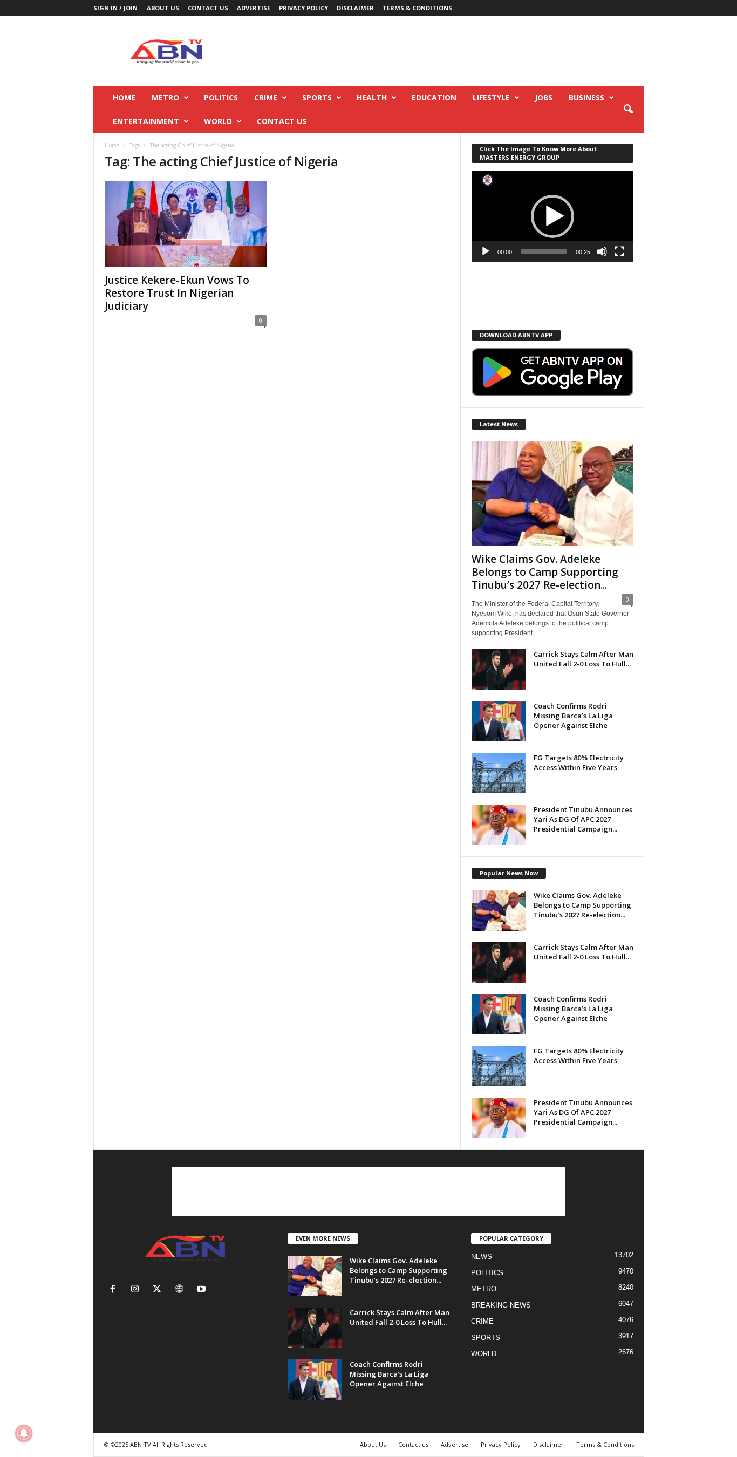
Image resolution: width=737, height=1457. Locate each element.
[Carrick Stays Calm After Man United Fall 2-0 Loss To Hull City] (499, 669)
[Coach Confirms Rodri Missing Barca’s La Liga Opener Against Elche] (499, 721)
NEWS (481, 1256)
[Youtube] (203, 1290)
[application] (552, 216)
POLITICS (221, 97)
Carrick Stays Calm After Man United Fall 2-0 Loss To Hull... (583, 659)
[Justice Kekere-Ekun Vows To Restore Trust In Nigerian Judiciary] (186, 224)
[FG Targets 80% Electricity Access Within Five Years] (499, 773)
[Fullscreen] (619, 251)
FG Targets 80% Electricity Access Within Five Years (579, 762)
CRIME (265, 97)
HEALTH (372, 97)
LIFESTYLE (491, 97)
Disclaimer (355, 8)
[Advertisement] (447, 50)
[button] (628, 109)
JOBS (543, 97)
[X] (159, 1290)
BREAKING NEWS (501, 1305)
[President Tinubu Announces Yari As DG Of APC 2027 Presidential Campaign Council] (499, 825)
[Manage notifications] (23, 1433)
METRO (165, 97)
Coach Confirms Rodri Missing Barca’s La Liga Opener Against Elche (573, 715)
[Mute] (602, 251)
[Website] (181, 1290)
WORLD (218, 121)
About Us (163, 8)
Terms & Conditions (417, 8)
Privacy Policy (303, 8)
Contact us (208, 8)
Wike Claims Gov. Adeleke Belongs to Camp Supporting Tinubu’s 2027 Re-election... (545, 572)
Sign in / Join (115, 8)
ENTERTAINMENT (146, 121)
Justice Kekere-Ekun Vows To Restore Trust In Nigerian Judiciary (177, 293)
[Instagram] (137, 1290)
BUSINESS (586, 97)
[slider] (544, 251)
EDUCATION (434, 97)
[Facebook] (115, 1290)
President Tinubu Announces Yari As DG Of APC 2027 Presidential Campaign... (583, 819)
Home (124, 97)
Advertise (253, 8)
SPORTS (317, 97)
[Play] (485, 251)
